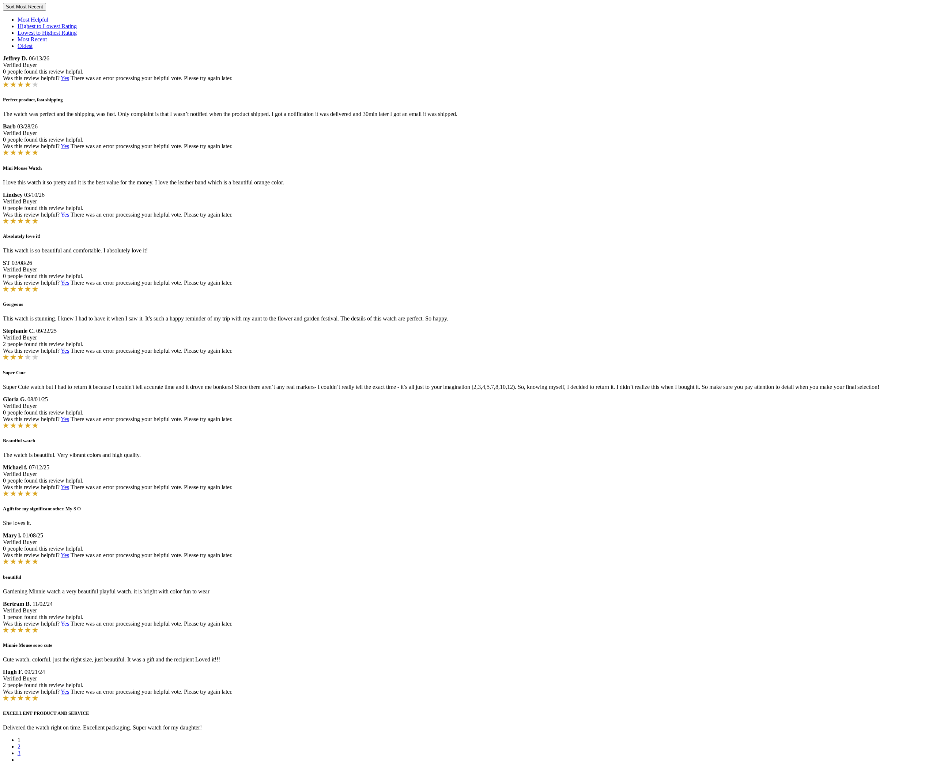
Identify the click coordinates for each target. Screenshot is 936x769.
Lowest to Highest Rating (47, 33)
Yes (65, 78)
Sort (24, 7)
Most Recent (32, 39)
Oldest (25, 46)
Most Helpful (33, 19)
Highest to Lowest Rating (47, 26)
